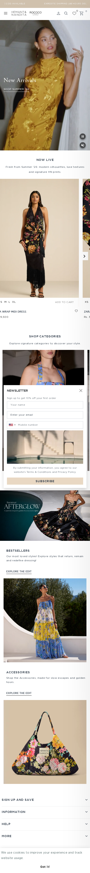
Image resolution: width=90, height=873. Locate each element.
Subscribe (45, 481)
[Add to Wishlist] (26, 315)
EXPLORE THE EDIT (19, 571)
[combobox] (12, 424)
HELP (6, 824)
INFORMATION (14, 812)
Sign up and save (18, 799)
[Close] (81, 391)
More (6, 836)
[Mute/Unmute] (83, 145)
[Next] (84, 256)
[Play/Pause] (83, 136)
